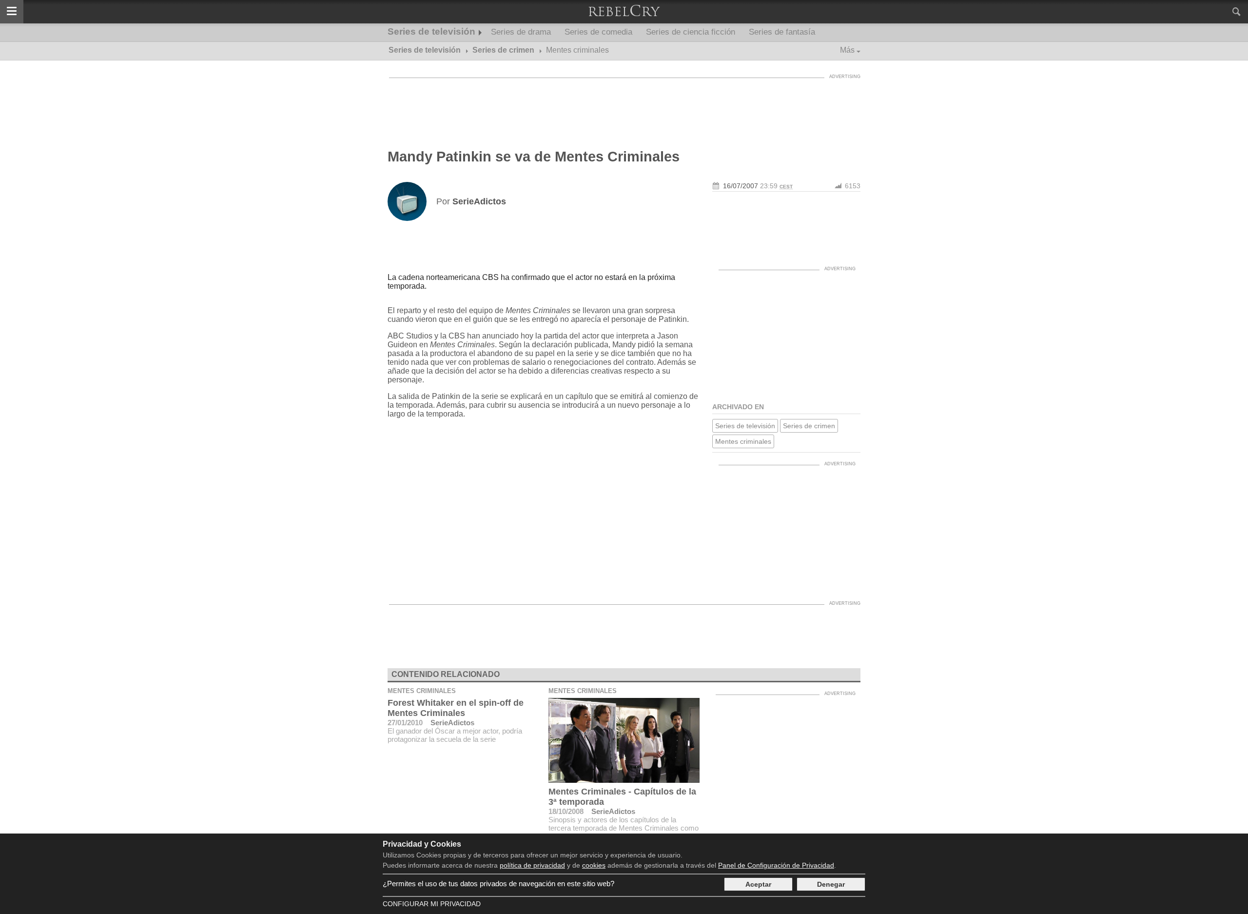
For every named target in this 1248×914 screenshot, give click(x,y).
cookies (593, 865)
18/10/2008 (566, 811)
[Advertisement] (624, 105)
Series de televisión (431, 31)
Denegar (831, 884)
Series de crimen (809, 426)
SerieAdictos (452, 722)
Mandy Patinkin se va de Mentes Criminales (534, 156)
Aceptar (758, 884)
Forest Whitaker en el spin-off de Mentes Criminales (456, 708)
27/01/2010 (405, 722)
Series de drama (521, 32)
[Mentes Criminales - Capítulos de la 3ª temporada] (624, 740)
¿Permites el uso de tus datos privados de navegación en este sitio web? (498, 883)
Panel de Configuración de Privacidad (776, 865)
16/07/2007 (740, 186)
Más (847, 50)
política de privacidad (532, 865)
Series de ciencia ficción (690, 32)
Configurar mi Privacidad (432, 904)
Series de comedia (598, 32)
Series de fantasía (782, 32)
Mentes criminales (743, 441)
